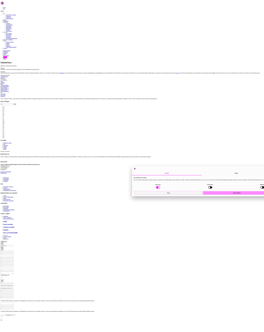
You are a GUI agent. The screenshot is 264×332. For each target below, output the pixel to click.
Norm (2, 84)
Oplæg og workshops (8, 39)
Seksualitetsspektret (5, 86)
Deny (168, 193)
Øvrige (4, 149)
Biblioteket (5, 52)
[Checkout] (2, 249)
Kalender (8, 23)
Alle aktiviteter (9, 24)
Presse (4, 54)
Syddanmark (9, 28)
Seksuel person (4, 90)
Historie (7, 43)
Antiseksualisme (4, 76)
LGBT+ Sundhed (7, 217)
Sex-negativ (3, 93)
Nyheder (5, 48)
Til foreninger (6, 211)
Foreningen (8, 16)
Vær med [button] (5, 32)
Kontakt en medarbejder (6, 171)
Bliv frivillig (8, 34)
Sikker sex (3, 96)
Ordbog (5, 237)
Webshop (5, 53)
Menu (2, 11)
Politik (4, 19)
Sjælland (8, 29)
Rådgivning (5, 21)
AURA (5, 195)
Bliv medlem (9, 33)
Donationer (8, 36)
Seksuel (5, 146)
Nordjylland (8, 26)
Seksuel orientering (5, 89)
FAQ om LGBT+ (10, 42)
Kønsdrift (3, 82)
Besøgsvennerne (6, 199)
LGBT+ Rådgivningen (8, 197)
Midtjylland (8, 27)
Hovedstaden (9, 31)
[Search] (2, 243)
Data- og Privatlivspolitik (10, 232)
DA (4, 8)
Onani (2, 81)
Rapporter (8, 45)
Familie (5, 147)
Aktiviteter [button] (5, 22)
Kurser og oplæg (8, 224)
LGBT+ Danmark (7, 236)
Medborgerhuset (6, 50)
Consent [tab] (167, 173)
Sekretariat (8, 17)
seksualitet (61, 73)
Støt (5, 57)
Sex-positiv (3, 95)
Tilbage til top (3, 241)
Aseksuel (3, 77)
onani (177, 73)
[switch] (210, 187)
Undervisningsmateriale (11, 47)
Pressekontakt (4, 173)
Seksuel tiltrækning (5, 91)
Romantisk (5, 145)
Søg (5, 59)
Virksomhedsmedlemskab (11, 38)
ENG (4, 7)
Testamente (8, 37)
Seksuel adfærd (4, 87)
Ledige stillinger (9, 18)
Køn (4, 144)
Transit (4, 198)
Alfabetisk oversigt (7, 142)
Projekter (5, 188)
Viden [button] (4, 41)
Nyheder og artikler (8, 227)
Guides (7, 44)
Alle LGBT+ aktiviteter (8, 200)
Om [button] (4, 13)
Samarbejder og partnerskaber (9, 190)
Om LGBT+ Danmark (11, 14)
